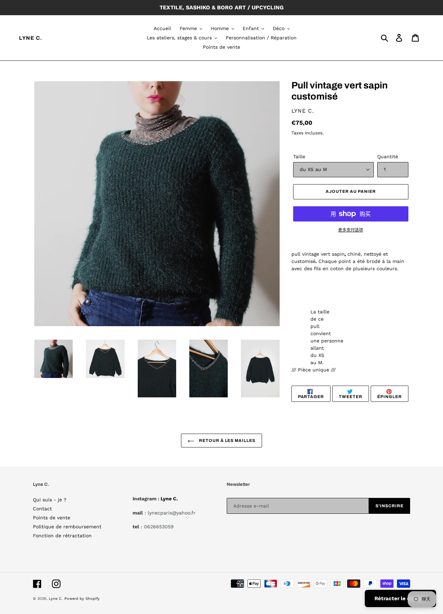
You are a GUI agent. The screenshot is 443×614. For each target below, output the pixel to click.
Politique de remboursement (67, 526)
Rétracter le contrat (400, 598)
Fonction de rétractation (62, 535)
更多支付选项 (350, 230)
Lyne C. (31, 38)
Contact (42, 508)
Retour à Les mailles (226, 440)
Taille (299, 156)
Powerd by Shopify (82, 598)
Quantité (387, 156)
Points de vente (51, 517)
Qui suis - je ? (49, 499)
